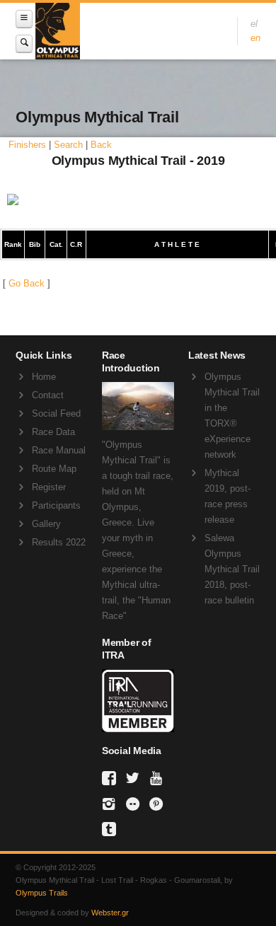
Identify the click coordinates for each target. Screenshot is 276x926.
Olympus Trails (42, 893)
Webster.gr (110, 912)
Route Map (54, 468)
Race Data (53, 432)
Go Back (26, 283)
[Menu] (24, 19)
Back (101, 144)
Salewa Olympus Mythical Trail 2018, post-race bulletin (232, 569)
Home (44, 376)
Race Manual (59, 450)
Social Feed (56, 413)
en (255, 38)
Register (49, 487)
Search (68, 144)
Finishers (27, 144)
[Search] (24, 43)
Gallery (46, 524)
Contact (48, 395)
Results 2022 (59, 542)
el (254, 23)
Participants (56, 505)
